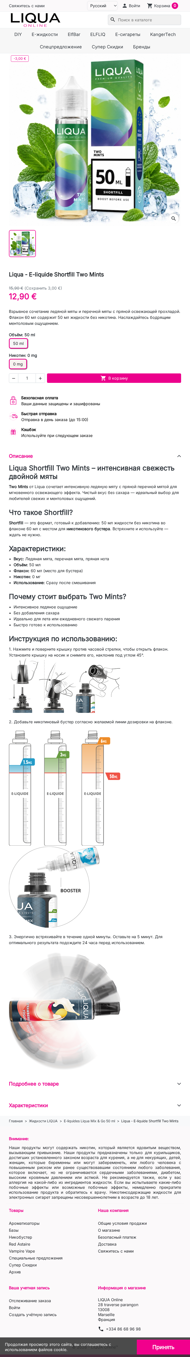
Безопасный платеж (117, 1237)
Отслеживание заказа (30, 1300)
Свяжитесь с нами (27, 5)
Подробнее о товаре (34, 1084)
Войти (14, 1307)
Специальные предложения (36, 1258)
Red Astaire (19, 1244)
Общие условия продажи (122, 1223)
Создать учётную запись (33, 1314)
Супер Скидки (23, 1264)
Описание (21, 456)
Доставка (107, 1244)
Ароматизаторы (24, 1223)
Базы (14, 1230)
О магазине (109, 1230)
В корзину (114, 378)
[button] (131, 5)
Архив (15, 1271)
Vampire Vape (22, 1251)
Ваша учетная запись (29, 1287)
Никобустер (20, 1237)
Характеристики (28, 1105)
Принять (163, 1347)
